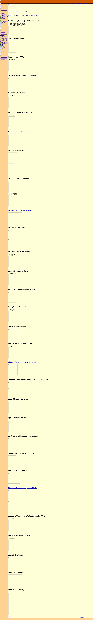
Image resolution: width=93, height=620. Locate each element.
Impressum (82, 617)
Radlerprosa (3, 18)
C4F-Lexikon (3, 47)
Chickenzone (3, 59)
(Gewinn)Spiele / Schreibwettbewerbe (3, 58)
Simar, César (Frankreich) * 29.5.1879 (22, 362)
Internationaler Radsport (3, 26)
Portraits (2, 6)
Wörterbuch (3, 48)
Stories (2, 23)
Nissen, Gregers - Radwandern (3, 35)
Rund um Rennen (4, 21)
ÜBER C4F (91, 3)
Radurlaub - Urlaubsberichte (2, 14)
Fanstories (2, 54)
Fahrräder (2, 45)
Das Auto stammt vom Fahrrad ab (3, 44)
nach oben (10, 617)
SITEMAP (81, 3)
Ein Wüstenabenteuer (4, 42)
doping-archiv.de (4, 51)
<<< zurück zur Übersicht (12, 11)
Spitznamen (3, 7)
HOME (72, 3)
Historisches (3, 22)
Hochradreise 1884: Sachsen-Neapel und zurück (4, 40)
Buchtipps (2, 46)
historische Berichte (4, 27)
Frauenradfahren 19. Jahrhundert (4, 29)
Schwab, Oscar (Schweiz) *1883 (20, 210)
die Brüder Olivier (4, 38)
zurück (9, 616)
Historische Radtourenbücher (3, 33)
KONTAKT (86, 3)
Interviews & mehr (4, 10)
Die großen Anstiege (4, 15)
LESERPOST (76, 3)
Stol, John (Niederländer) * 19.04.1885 (22, 488)
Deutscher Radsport (4, 24)
